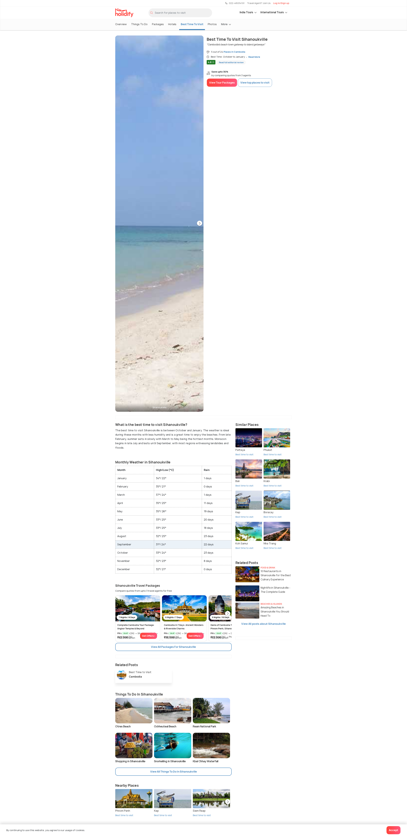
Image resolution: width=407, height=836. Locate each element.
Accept (393, 830)
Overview (121, 24)
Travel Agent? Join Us (259, 3)
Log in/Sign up (281, 3)
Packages (158, 24)
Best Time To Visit (192, 24)
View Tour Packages (222, 82)
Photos (212, 24)
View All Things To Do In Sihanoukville (173, 771)
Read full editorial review (231, 62)
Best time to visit (124, 815)
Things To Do (139, 24)
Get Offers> (148, 635)
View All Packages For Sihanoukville (173, 647)
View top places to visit (254, 82)
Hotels (172, 24)
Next (199, 223)
